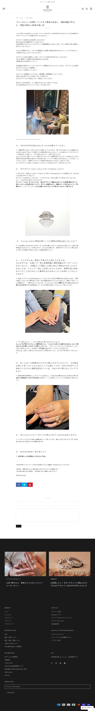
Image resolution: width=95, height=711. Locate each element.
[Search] (87, 9)
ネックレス (8, 615)
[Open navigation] (4, 8)
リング (7, 612)
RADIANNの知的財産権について (14, 666)
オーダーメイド (9, 624)
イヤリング (8, 621)
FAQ (6, 634)
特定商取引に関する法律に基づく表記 (16, 669)
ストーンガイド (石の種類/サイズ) (61, 637)
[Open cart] (91, 9)
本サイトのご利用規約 (11, 657)
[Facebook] (52, 663)
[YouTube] (64, 663)
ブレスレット (8, 618)
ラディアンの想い (56, 612)
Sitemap (7, 675)
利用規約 (7, 660)
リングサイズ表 (55, 640)
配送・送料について (10, 637)
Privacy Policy (9, 663)
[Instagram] (56, 663)
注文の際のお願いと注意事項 (13, 646)
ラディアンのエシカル (57, 621)
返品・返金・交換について (12, 640)
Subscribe (10, 692)
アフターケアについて (57, 634)
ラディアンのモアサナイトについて (61, 618)
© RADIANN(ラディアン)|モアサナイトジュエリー (18, 705)
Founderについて (56, 615)
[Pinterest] (60, 663)
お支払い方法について (11, 643)
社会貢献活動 (55, 624)
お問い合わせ (8, 672)
